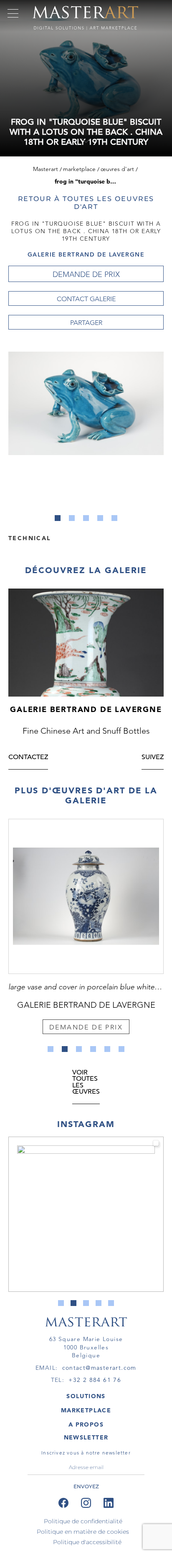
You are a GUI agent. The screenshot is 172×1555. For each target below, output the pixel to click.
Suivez (153, 757)
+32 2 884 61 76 (94, 1380)
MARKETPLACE (86, 1410)
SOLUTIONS (86, 1396)
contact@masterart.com (99, 1367)
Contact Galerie (86, 299)
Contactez (28, 757)
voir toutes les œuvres (86, 1082)
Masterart (45, 169)
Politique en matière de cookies (83, 1532)
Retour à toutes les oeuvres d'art (86, 203)
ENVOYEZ (86, 1486)
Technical (29, 537)
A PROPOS (86, 1424)
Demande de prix (86, 274)
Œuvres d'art (117, 169)
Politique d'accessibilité (87, 1542)
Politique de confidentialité (83, 1521)
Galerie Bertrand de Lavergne (86, 254)
